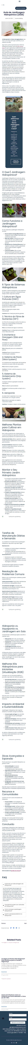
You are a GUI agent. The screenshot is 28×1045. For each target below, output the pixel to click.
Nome (10, 1013)
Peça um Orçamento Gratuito (16, 162)
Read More (4, 971)
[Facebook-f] (13, 1042)
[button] (19, 1)
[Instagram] (11, 1042)
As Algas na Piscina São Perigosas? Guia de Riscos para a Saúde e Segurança (13, 960)
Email (10, 1017)
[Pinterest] (16, 1042)
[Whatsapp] (14, 1042)
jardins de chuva (15, 870)
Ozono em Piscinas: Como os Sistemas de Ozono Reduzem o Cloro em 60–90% (13, 996)
